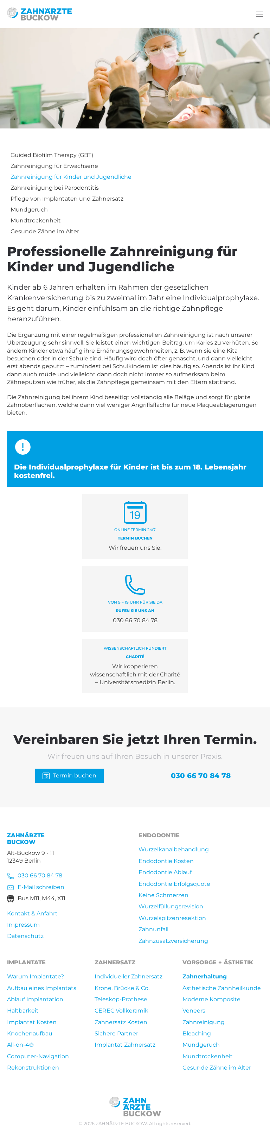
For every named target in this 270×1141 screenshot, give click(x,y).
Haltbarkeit (23, 1010)
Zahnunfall (153, 929)
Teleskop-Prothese (121, 999)
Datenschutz (25, 936)
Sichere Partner (116, 1033)
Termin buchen (74, 775)
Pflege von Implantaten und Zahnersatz (67, 198)
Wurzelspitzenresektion (172, 918)
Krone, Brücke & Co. (122, 988)
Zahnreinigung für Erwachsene (54, 166)
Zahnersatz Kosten (121, 1022)
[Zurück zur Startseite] (39, 14)
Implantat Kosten (32, 1022)
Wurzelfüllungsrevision (171, 906)
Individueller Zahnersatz (128, 976)
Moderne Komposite (211, 999)
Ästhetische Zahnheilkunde (221, 988)
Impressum (23, 924)
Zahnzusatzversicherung (173, 941)
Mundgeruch (29, 209)
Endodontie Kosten (166, 861)
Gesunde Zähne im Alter (45, 231)
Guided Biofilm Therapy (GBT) (52, 155)
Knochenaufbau (29, 1033)
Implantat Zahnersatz (125, 1044)
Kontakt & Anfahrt (32, 913)
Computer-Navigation (38, 1056)
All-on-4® (20, 1044)
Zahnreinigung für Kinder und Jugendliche (71, 177)
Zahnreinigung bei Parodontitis (55, 187)
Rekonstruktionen (33, 1067)
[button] (259, 14)
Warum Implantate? (35, 976)
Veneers (193, 1010)
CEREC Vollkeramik (121, 1010)
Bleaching (196, 1033)
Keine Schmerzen (163, 895)
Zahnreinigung (203, 1022)
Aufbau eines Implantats (41, 988)
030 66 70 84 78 (201, 775)
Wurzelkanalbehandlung (174, 849)
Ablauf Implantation (35, 999)
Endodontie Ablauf (165, 872)
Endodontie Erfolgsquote (174, 884)
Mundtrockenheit (36, 220)
